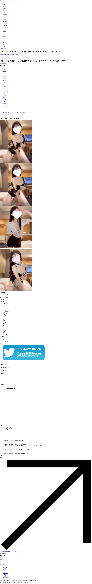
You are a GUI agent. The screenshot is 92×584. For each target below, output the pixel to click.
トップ (4, 566)
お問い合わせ (5, 577)
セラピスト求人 (6, 575)
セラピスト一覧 (6, 568)
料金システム (5, 567)
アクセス (4, 576)
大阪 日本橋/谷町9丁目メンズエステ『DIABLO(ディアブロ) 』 (14, 582)
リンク (4, 578)
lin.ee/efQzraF (5, 341)
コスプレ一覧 (5, 573)
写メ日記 (4, 570)
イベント (4, 574)
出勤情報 (4, 569)
